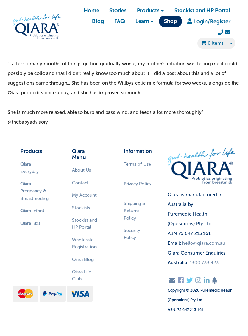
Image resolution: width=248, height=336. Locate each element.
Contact (80, 183)
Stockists (81, 208)
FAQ (119, 21)
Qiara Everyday (29, 167)
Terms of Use (137, 164)
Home (91, 10)
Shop (170, 21)
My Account (84, 195)
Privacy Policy (137, 184)
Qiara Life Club (81, 275)
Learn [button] (142, 21)
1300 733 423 (204, 263)
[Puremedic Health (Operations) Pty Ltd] (37, 26)
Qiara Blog (83, 259)
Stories (118, 10)
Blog (98, 21)
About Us (81, 170)
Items (215, 43)
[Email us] (172, 280)
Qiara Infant (32, 210)
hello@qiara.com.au (203, 243)
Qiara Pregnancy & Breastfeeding (34, 191)
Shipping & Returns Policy (134, 211)
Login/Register (211, 21)
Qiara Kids (30, 223)
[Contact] (224, 32)
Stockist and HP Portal (202, 10)
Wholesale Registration (84, 243)
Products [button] (148, 10)
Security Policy (132, 234)
